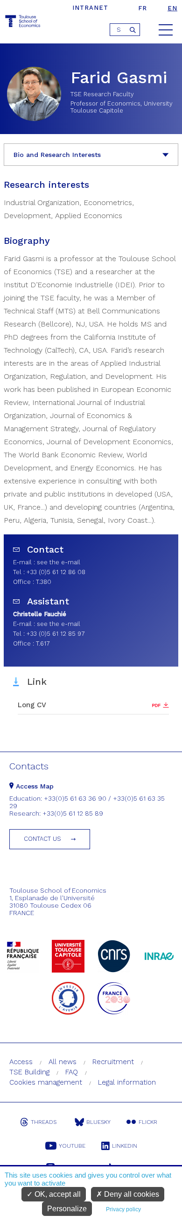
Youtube (72, 1146)
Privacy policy (123, 1209)
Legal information (127, 1082)
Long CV (32, 705)
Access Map (34, 786)
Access (21, 1062)
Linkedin (124, 1146)
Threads (43, 1122)
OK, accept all (57, 1194)
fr (142, 8)
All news (63, 1062)
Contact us (42, 838)
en (172, 8)
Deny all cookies (130, 1194)
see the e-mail (58, 562)
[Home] (23, 23)
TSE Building (29, 1072)
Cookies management (45, 1082)
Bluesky (98, 1122)
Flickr (148, 1122)
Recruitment (113, 1062)
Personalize (67, 1209)
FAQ (71, 1072)
